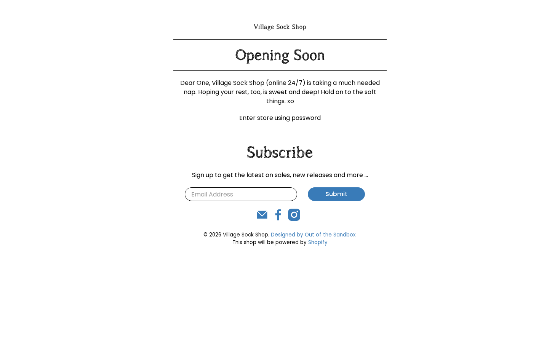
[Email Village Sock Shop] (262, 218)
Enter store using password (280, 117)
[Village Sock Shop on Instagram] (294, 218)
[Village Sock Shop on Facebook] (278, 218)
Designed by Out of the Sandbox (313, 234)
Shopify (318, 242)
